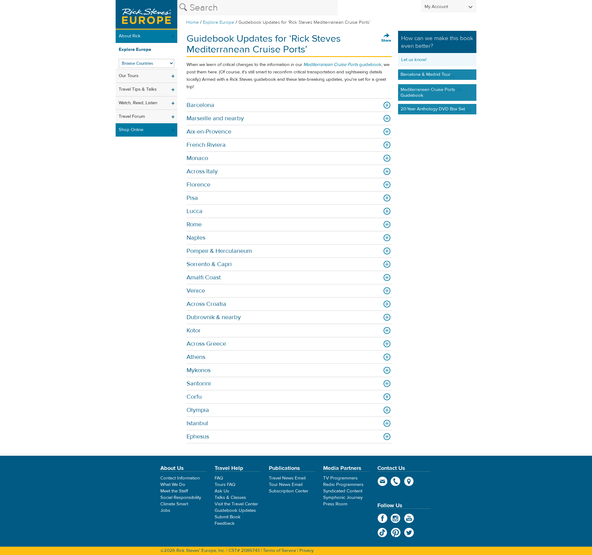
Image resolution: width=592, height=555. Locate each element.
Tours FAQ (225, 484)
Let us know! (413, 60)
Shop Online (131, 130)
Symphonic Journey (343, 497)
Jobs (165, 510)
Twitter (409, 532)
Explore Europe (218, 22)
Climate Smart (174, 504)
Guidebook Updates (235, 510)
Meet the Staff (174, 491)
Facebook (382, 518)
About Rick (130, 36)
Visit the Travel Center (236, 504)
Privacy (306, 550)
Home (192, 22)
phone (396, 481)
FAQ (219, 478)
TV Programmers (340, 478)
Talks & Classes (230, 497)
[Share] (386, 38)
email (382, 481)
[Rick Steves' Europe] (146, 15)
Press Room (335, 504)
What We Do (172, 484)
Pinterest (396, 532)
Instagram (396, 518)
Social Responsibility (180, 497)
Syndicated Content (342, 491)
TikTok (382, 532)
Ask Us (222, 491)
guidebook (342, 65)
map (409, 481)
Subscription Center (288, 491)
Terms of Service (279, 550)
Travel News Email (287, 478)
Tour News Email (285, 484)
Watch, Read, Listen (138, 103)
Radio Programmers (343, 484)
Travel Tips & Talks (138, 89)
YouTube (409, 518)
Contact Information (180, 478)
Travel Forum (132, 116)
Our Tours (128, 76)
